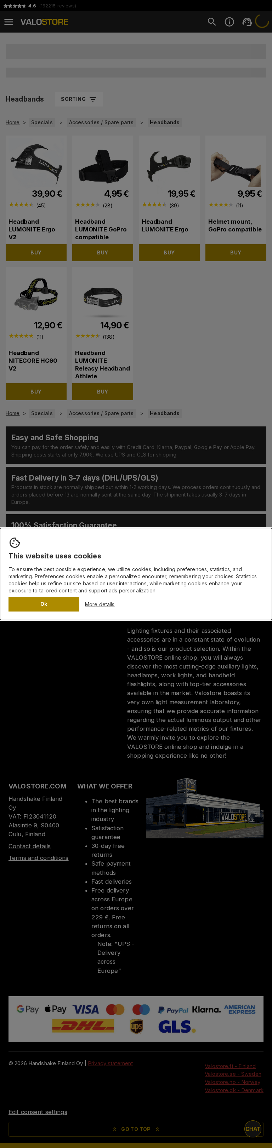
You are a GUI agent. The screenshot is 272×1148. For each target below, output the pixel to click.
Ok (43, 604)
